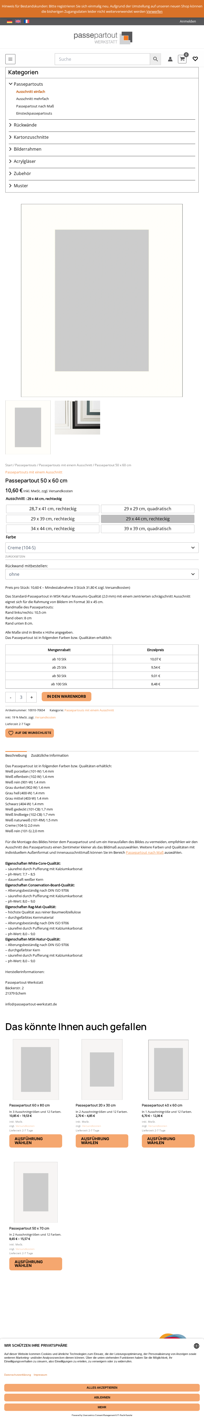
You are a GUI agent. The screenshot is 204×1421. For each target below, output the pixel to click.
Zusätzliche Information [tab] (50, 755)
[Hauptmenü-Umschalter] (10, 59)
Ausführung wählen (29, 1140)
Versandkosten (45, 717)
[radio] (52, 509)
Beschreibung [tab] (16, 755)
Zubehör (22, 173)
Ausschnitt (15, 498)
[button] (195, 59)
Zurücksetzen (15, 556)
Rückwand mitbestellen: (26, 565)
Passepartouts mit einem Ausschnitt (65, 465)
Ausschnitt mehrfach (32, 98)
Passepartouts (28, 84)
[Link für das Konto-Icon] (170, 59)
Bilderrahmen (27, 149)
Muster (21, 186)
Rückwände (25, 125)
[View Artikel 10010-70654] (28, 427)
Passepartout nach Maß (35, 106)
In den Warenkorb (66, 696)
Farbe (11, 536)
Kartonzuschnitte (31, 137)
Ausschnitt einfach (30, 91)
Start (8, 465)
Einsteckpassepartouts (34, 113)
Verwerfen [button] (154, 11)
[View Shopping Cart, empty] (182, 59)
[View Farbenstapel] (77, 427)
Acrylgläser (25, 161)
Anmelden (188, 21)
